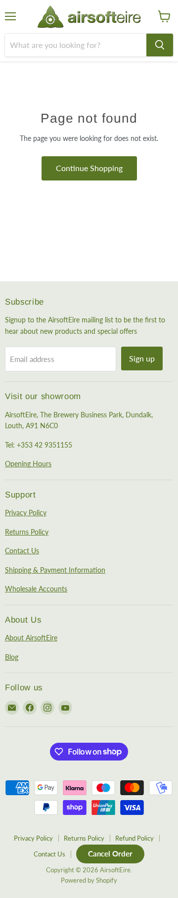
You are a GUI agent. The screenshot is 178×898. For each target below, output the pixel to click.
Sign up (142, 358)
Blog (11, 657)
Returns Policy (26, 532)
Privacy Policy (25, 512)
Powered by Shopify (89, 880)
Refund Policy (134, 838)
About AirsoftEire (31, 637)
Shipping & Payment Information (55, 570)
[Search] (159, 45)
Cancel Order (110, 853)
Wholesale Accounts (36, 588)
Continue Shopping (89, 168)
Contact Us (22, 550)
